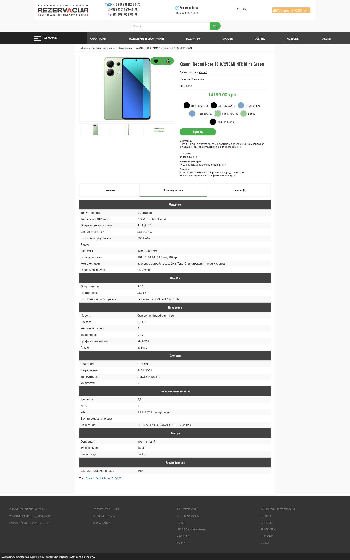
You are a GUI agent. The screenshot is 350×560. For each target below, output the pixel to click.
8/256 (118, 478)
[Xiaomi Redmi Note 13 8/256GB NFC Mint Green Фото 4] (159, 129)
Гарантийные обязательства (29, 522)
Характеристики (173, 190)
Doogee (227, 38)
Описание (109, 190)
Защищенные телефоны (278, 509)
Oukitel (260, 38)
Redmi (99, 478)
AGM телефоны (187, 509)
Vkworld (183, 536)
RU (239, 9)
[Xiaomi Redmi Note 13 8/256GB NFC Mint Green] (127, 89)
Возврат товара (104, 516)
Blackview (193, 38)
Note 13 (108, 478)
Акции (181, 543)
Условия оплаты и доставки (29, 516)
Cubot (265, 543)
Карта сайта (101, 522)
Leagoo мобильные (191, 529)
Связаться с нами (106, 509)
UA (246, 9)
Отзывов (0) (239, 190)
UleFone (267, 536)
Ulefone (293, 38)
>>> (239, 146)
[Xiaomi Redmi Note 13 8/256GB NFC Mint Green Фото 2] (95, 129)
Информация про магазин (27, 509)
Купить (198, 131)
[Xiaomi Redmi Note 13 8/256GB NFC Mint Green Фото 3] (127, 129)
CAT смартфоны (188, 516)
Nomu (181, 522)
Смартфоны (98, 38)
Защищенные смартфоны (146, 38)
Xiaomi (203, 72)
